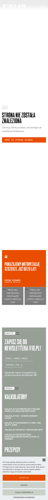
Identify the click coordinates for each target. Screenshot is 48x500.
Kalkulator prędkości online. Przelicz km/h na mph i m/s (23, 410)
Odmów (24, 485)
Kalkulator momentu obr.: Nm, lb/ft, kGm (23, 424)
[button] (44, 460)
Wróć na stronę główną (19, 140)
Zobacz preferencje (24, 492)
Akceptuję (24, 478)
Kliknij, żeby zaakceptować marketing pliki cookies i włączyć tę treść (12, 296)
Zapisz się (12, 365)
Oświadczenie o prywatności (24, 497)
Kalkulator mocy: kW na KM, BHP (24, 430)
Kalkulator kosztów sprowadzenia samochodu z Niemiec (22, 436)
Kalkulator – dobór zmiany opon (21, 417)
